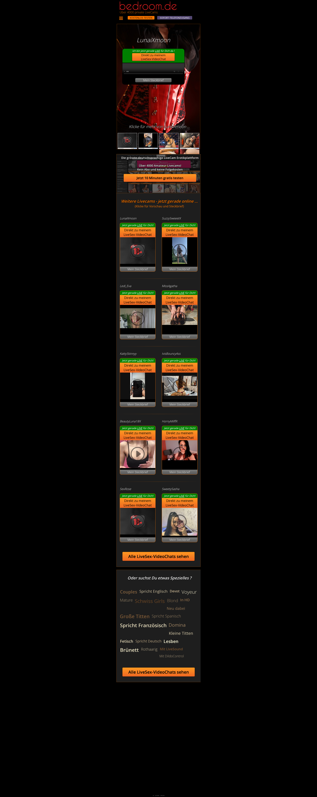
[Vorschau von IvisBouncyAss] (179, 398)
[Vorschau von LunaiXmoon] (137, 263)
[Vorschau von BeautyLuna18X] (137, 454)
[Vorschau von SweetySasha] (179, 522)
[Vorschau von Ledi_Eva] (137, 330)
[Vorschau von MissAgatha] (179, 319)
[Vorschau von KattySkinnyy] (137, 398)
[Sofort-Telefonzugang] (126, 16)
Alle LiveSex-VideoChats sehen (158, 556)
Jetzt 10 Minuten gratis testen (160, 178)
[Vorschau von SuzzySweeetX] (179, 263)
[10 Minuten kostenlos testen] (124, 16)
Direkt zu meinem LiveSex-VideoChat (153, 57)
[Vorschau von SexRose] (137, 533)
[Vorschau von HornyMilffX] (179, 454)
